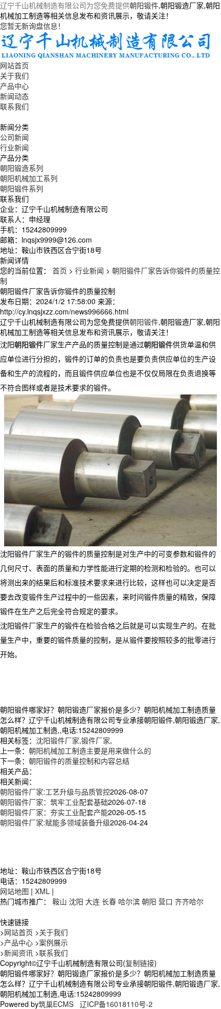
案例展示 (53, 942)
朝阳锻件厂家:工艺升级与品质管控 (55, 791)
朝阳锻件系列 (21, 188)
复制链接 (139, 963)
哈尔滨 (129, 901)
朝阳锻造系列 (21, 168)
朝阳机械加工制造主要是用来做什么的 (90, 750)
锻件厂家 (95, 740)
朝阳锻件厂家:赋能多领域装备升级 (55, 822)
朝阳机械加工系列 (29, 178)
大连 (92, 901)
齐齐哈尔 (189, 901)
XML (42, 891)
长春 (109, 901)
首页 (59, 270)
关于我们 (14, 75)
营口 (165, 901)
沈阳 (76, 901)
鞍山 (59, 901)
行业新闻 (14, 147)
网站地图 (14, 891)
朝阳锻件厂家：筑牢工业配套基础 (54, 802)
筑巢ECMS (56, 1004)
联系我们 (14, 106)
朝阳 (149, 901)
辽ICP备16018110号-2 (116, 1004)
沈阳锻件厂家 (57, 740)
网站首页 (14, 65)
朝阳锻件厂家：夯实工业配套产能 (54, 812)
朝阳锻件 (144, 5)
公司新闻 (14, 137)
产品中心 (14, 86)
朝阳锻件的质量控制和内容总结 (79, 761)
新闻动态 (14, 96)
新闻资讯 (18, 952)
